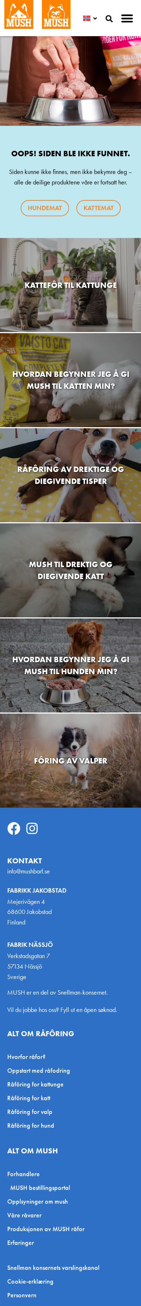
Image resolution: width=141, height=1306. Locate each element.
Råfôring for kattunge (35, 1084)
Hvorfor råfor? (26, 1056)
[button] (127, 18)
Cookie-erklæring (30, 1281)
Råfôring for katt (28, 1098)
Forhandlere (23, 1174)
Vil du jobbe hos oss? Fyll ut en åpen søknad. (62, 1009)
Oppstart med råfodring (38, 1070)
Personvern (22, 1295)
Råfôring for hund (30, 1125)
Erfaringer (20, 1242)
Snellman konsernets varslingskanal (53, 1267)
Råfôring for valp (29, 1111)
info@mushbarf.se (28, 871)
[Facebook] (13, 828)
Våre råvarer (24, 1215)
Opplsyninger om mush (37, 1201)
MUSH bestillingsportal (40, 1187)
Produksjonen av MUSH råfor (46, 1229)
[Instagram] (32, 828)
